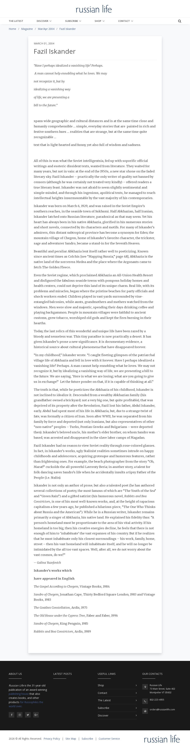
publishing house (19, 694)
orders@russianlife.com (162, 709)
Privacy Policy (52, 738)
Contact (124, 21)
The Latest (16, 21)
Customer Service (109, 738)
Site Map (70, 738)
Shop (98, 21)
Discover (42, 21)
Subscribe (71, 21)
